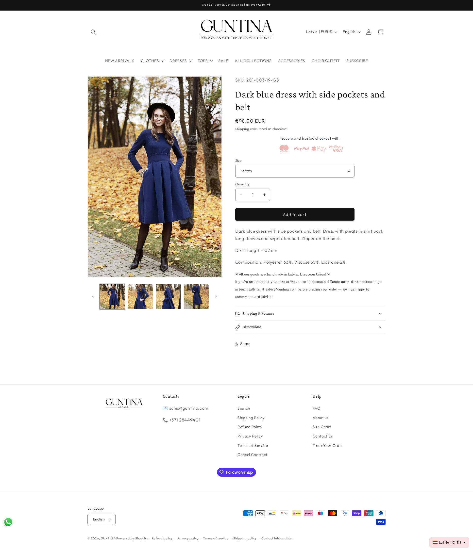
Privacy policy (188, 538)
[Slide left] (92, 296)
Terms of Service (252, 445)
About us (321, 417)
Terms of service (215, 538)
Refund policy (162, 538)
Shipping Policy (251, 417)
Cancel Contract (252, 455)
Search (243, 408)
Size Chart (322, 427)
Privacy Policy (250, 436)
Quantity (242, 184)
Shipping (242, 129)
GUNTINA (108, 538)
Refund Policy (249, 427)
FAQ (317, 408)
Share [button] (245, 343)
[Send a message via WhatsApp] (8, 522)
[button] (93, 32)
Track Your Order (328, 445)
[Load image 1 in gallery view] (112, 296)
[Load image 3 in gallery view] (168, 296)
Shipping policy (245, 538)
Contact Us (323, 436)
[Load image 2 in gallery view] (140, 296)
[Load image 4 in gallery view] (196, 296)
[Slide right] (216, 296)
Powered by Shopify (131, 538)
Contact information (276, 538)
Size (238, 160)
